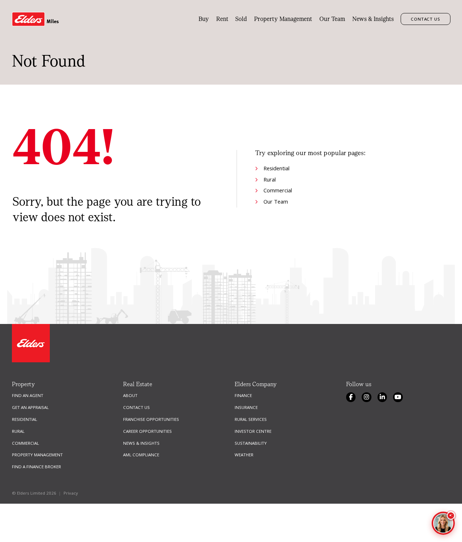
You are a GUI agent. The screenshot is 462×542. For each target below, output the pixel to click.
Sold (241, 19)
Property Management (283, 19)
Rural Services (251, 419)
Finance (243, 395)
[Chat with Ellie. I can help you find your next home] (443, 523)
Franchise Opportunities (151, 419)
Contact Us (425, 19)
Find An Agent (27, 395)
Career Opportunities (147, 431)
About (130, 395)
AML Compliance (141, 454)
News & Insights (373, 19)
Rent (222, 19)
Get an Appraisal (30, 407)
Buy (204, 19)
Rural (269, 179)
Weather (244, 454)
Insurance (246, 407)
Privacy (71, 493)
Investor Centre (253, 431)
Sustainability (251, 443)
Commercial (277, 190)
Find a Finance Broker (36, 466)
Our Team (332, 19)
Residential (276, 168)
